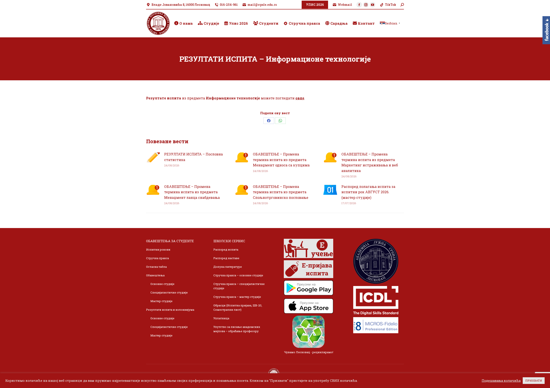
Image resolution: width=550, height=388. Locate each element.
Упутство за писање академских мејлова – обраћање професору (236, 329)
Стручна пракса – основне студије (238, 275)
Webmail (345, 5)
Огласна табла (156, 267)
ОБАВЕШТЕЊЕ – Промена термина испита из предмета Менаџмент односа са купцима (281, 159)
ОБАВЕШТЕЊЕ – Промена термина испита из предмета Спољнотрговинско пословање (280, 192)
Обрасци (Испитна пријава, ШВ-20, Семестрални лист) (237, 307)
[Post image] (153, 157)
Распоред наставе (226, 258)
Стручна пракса (157, 258)
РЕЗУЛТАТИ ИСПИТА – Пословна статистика (193, 157)
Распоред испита (225, 249)
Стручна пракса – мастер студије (237, 297)
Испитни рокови (158, 249)
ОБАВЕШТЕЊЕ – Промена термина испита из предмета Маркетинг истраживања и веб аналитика (369, 162)
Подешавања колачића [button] (501, 381)
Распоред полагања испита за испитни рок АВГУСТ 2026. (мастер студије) (368, 192)
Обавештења (155, 275)
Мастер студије (161, 301)
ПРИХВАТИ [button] (533, 380)
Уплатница (221, 318)
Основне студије (162, 284)
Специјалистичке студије (169, 292)
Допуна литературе (227, 267)
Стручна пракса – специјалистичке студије (239, 286)
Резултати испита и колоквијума (170, 310)
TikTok (390, 5)
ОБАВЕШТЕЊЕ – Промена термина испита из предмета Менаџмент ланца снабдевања (192, 192)
